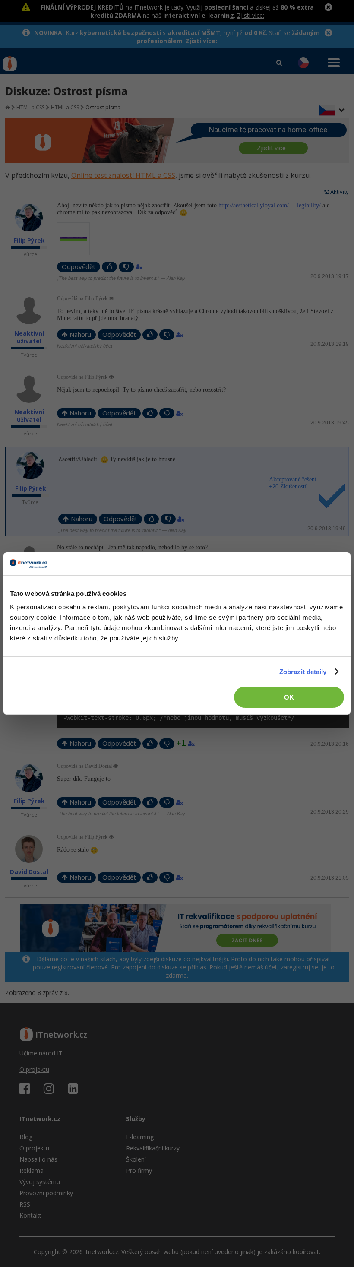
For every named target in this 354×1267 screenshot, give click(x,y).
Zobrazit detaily (303, 671)
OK (289, 697)
